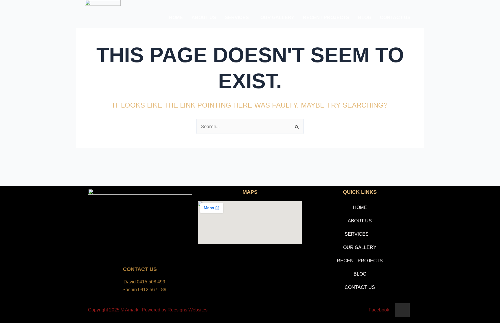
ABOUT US (204, 17)
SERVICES (237, 17)
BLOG (364, 17)
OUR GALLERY (277, 17)
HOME (176, 17)
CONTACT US (395, 17)
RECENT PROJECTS (326, 17)
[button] (238, 17)
